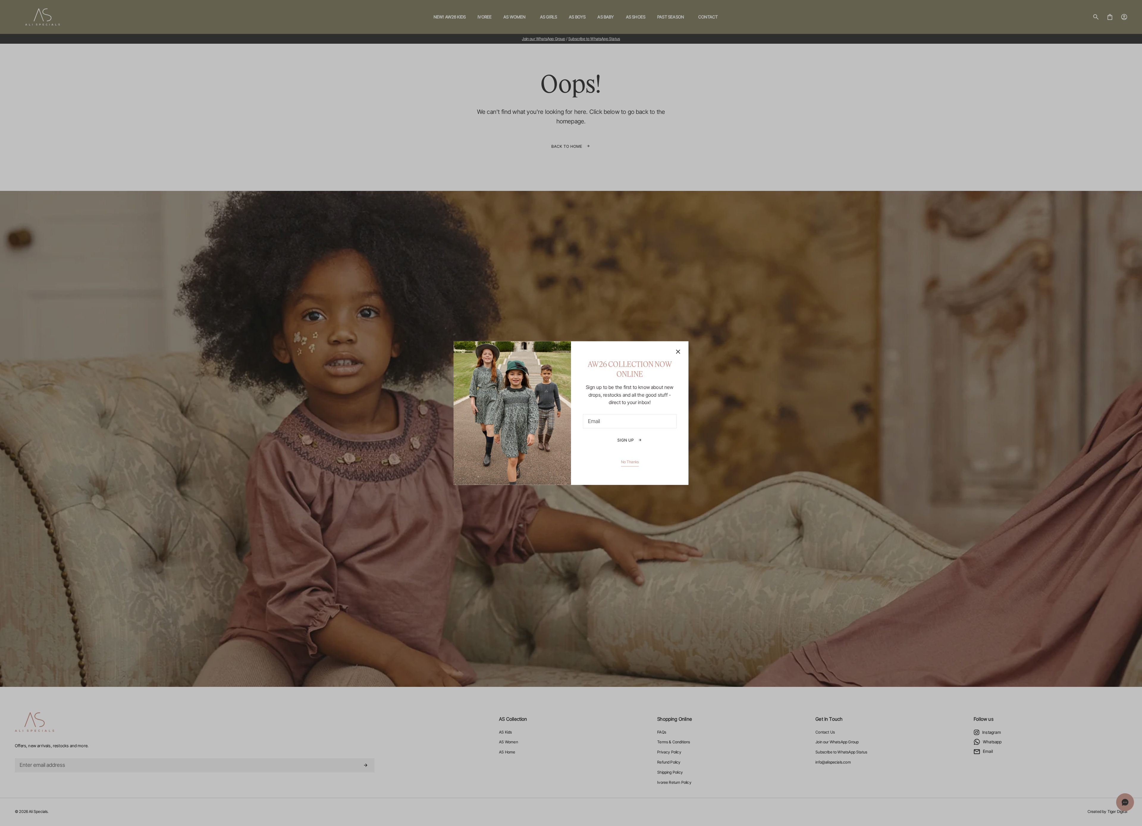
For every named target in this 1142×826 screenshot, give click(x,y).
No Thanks (630, 461)
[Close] (678, 352)
